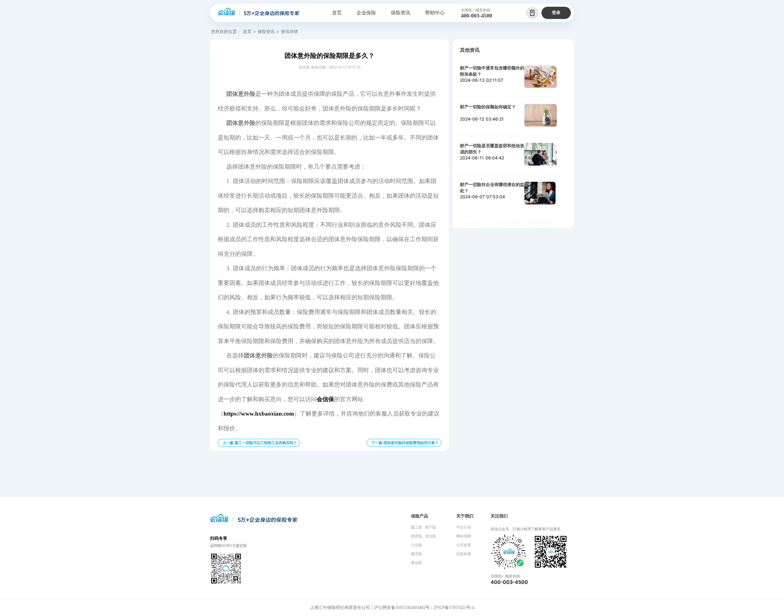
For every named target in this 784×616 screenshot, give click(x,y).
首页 (247, 31)
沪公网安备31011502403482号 (402, 607)
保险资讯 (266, 31)
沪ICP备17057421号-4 (454, 607)
